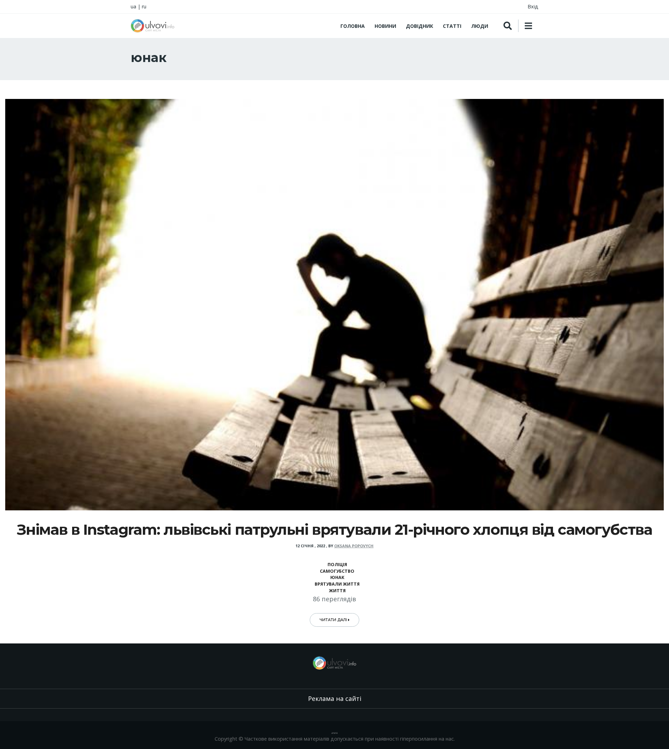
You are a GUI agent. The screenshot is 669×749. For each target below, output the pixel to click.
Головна (352, 26)
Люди (479, 26)
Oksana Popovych (354, 545)
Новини (385, 26)
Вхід (533, 6)
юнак (337, 577)
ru (144, 6)
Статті (452, 26)
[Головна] (153, 26)
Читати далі (334, 619)
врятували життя (337, 584)
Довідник (419, 26)
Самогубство (337, 571)
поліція (337, 564)
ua (133, 6)
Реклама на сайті (334, 698)
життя (337, 591)
